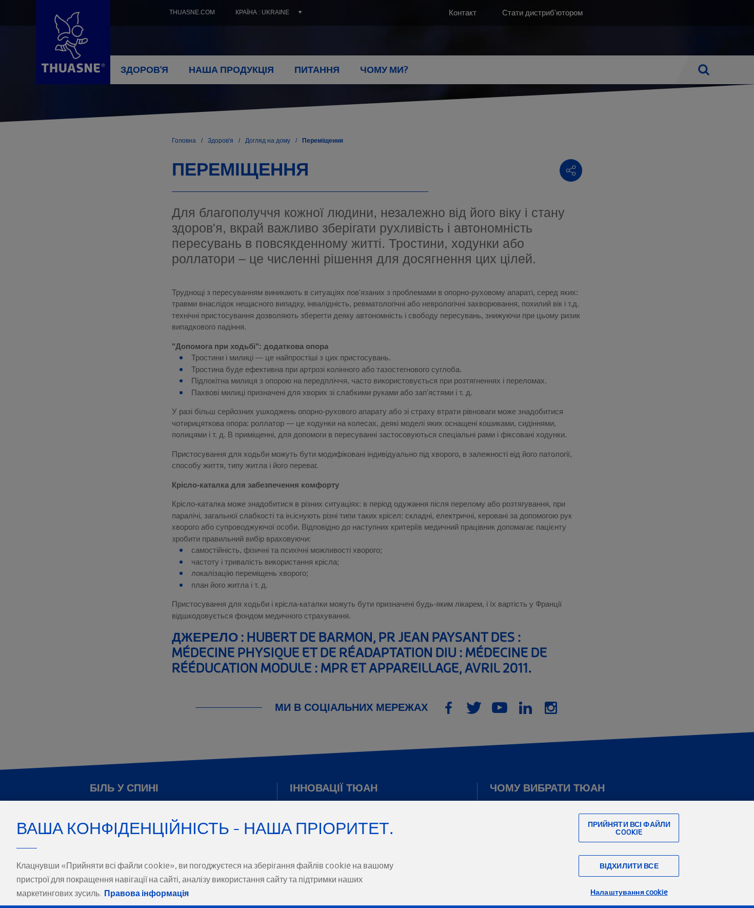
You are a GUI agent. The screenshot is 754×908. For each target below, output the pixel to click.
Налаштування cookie (629, 891)
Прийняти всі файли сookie (629, 828)
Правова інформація (146, 893)
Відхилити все (629, 865)
